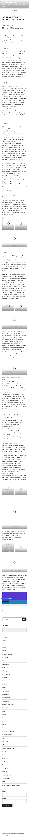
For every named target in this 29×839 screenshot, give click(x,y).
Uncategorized (6, 775)
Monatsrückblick (7, 734)
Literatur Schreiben (8, 731)
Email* (4, 798)
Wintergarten (6, 778)
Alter (3, 644)
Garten (4, 687)
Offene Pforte (6, 745)
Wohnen (4, 782)
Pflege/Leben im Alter (8, 748)
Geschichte (5, 694)
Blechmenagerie (7, 654)
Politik (4, 751)
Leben (4, 724)
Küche (4, 714)
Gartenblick (5, 691)
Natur (4, 738)
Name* (4, 791)
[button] (7, 598)
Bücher (4, 661)
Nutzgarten (5, 741)
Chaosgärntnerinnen (8, 671)
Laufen (4, 721)
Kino (3, 711)
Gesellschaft (6, 697)
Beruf (4, 650)
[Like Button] (4, 610)
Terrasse (4, 765)
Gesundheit (5, 701)
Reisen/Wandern (7, 755)
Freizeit (4, 684)
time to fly (9, 2)
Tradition (5, 768)
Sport (4, 761)
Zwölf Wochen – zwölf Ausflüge (11, 785)
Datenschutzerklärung (8, 833)
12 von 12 (5, 637)
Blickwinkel (5, 657)
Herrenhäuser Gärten (8, 708)
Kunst (4, 718)
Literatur (4, 728)
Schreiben (5, 758)
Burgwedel (5, 664)
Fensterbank (6, 674)
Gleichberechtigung (8, 704)
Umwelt (4, 771)
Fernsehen (5, 677)
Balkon (4, 647)
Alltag (4, 640)
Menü (15, 10)
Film (3, 681)
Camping (5, 667)
